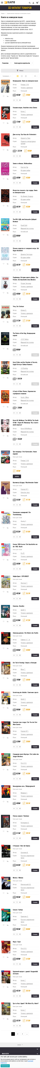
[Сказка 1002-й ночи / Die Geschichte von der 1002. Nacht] (6, 549)
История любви (25, 170)
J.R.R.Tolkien (25, 339)
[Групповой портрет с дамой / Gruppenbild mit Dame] (6, 976)
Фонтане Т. (24, 583)
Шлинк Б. (24, 310)
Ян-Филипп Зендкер (27, 196)
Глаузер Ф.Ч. (25, 489)
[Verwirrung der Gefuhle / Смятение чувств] (6, 697)
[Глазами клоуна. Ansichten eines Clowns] (6, 112)
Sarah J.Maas (25, 397)
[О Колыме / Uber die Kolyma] (6, 851)
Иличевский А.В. (26, 884)
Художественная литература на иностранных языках (18, 13)
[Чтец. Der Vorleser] (6, 311)
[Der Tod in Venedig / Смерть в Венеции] (6, 668)
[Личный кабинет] (33, 2)
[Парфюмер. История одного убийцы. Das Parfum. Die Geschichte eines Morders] (6, 282)
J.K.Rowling (24, 368)
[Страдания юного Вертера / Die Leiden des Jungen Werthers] (6, 759)
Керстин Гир (24, 167)
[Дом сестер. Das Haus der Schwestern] (6, 139)
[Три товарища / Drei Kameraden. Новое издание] (6, 457)
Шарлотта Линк (25, 138)
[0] (37, 3)
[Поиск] (30, 2)
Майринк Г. (24, 793)
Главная (3, 13)
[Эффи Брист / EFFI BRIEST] (6, 581)
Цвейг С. (23, 610)
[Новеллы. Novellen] (6, 611)
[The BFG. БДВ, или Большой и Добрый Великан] (6, 224)
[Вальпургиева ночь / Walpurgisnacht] (6, 791)
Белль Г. (23, 111)
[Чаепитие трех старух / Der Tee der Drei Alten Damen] (6, 727)
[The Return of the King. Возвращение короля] (6, 338)
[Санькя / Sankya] (6, 915)
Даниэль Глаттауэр (26, 254)
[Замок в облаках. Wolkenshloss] (6, 168)
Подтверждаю (5, 1066)
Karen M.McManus (26, 428)
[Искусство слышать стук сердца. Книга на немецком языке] (6, 195)
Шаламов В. (24, 852)
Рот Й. (23, 553)
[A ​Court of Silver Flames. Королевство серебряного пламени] (6, 396)
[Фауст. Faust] (6, 947)
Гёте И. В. (24, 763)
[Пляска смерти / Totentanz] (6, 821)
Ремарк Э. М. (25, 84)
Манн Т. (23, 669)
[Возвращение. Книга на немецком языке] (6, 86)
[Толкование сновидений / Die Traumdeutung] (6, 517)
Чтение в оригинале (27, 88)
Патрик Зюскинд (26, 283)
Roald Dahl (24, 225)
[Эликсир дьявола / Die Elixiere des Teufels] (6, 638)
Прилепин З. (24, 916)
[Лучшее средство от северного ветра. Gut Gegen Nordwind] (6, 253)
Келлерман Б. (25, 823)
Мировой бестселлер (27, 228)
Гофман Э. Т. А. (25, 639)
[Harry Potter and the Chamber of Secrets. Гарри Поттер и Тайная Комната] (6, 367)
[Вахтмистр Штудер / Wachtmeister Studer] (6, 487)
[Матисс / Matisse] (6, 883)
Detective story (25, 492)
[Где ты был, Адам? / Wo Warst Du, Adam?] (6, 1008)
